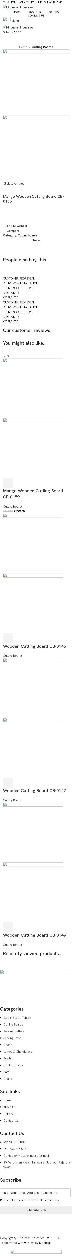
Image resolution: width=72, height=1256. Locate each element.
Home (23, 47)
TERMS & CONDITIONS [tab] (18, 288)
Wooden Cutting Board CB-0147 (34, 790)
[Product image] (33, 448)
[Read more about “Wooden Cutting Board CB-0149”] (8, 927)
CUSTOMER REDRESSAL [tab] (19, 279)
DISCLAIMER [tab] (11, 293)
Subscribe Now (36, 1210)
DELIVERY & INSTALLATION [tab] (20, 283)
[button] (8, 483)
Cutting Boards (42, 47)
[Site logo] (18, 7)
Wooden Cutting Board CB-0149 (34, 935)
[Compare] (30, 483)
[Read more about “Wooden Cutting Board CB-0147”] (8, 783)
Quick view (19, 483)
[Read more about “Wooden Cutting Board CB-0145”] (8, 638)
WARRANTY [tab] (10, 298)
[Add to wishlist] (40, 483)
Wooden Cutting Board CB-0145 (34, 646)
